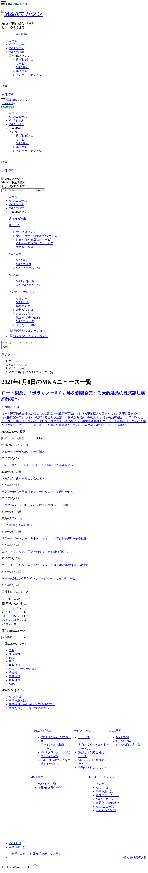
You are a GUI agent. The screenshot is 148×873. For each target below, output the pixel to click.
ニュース (18, 116)
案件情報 (21, 71)
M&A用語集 (16, 52)
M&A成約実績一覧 (28, 268)
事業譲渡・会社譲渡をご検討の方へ (32, 704)
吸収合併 (14, 664)
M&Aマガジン (25, 313)
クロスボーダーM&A (22, 668)
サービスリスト (26, 231)
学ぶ (16, 120)
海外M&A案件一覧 (28, 285)
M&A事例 (22, 67)
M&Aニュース (18, 44)
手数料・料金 (24, 247)
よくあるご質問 (26, 325)
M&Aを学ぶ (16, 48)
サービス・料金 (81, 730)
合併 (11, 661)
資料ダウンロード (27, 309)
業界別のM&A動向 (28, 317)
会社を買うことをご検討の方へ (29, 708)
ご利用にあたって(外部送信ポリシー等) (34, 853)
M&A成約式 (23, 264)
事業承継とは (24, 306)
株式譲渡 (14, 654)
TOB (12, 657)
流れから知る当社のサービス (34, 243)
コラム (13, 40)
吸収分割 (14, 680)
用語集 (16, 124)
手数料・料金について (92, 767)
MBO (12, 683)
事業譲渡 (14, 676)
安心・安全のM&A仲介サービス (36, 235)
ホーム (13, 360)
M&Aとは (22, 302)
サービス (21, 63)
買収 (11, 650)
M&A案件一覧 (25, 281)
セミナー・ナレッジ (29, 74)
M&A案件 (15, 274)
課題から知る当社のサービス (34, 239)
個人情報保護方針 (135, 857)
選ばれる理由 (24, 59)
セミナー (21, 298)
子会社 (13, 672)
